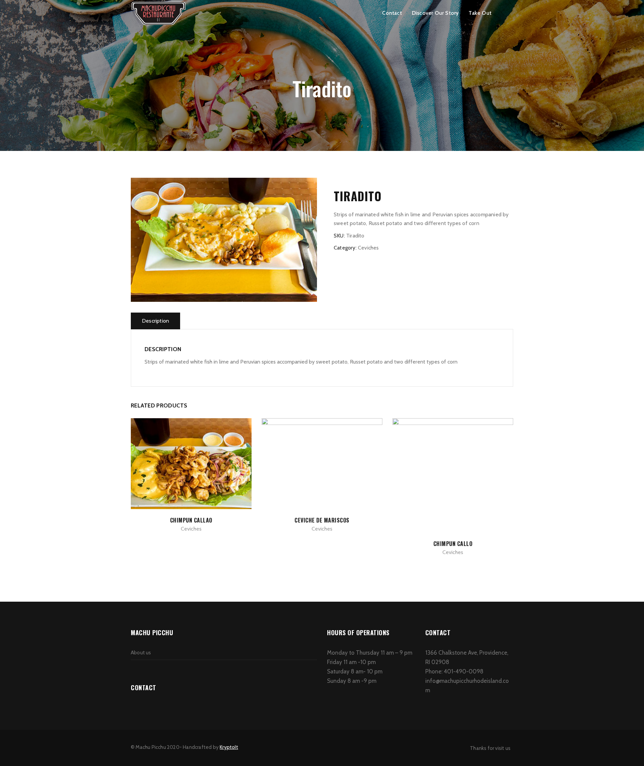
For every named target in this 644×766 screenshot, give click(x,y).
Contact (391, 13)
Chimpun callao (191, 520)
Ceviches (368, 247)
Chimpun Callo (453, 544)
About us (141, 653)
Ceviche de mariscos (322, 520)
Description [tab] (155, 321)
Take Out (480, 13)
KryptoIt (229, 747)
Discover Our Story (435, 13)
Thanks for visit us (490, 748)
